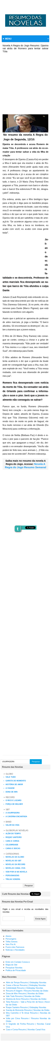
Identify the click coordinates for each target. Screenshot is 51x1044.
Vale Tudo (11, 777)
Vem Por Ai (11, 944)
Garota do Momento (16, 781)
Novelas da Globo (15, 857)
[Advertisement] (25, 81)
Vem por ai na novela (16, 872)
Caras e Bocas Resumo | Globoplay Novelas (26, 985)
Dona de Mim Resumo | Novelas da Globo (25, 993)
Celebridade (12, 845)
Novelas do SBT (13, 861)
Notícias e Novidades (15, 950)
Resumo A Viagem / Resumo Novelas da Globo (27, 991)
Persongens (11, 939)
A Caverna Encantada (16, 816)
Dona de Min (11, 792)
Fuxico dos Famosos (15, 947)
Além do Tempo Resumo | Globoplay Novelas (26, 982)
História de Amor (14, 784)
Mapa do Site (11, 965)
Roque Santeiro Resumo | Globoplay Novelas (26, 1007)
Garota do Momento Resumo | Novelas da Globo (27, 1010)
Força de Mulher (14, 804)
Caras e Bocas (13, 848)
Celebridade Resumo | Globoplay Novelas (24, 988)
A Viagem (10, 788)
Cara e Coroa (12, 841)
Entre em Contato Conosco (18, 962)
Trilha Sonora (13, 879)
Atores (8, 936)
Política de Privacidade (16, 970)
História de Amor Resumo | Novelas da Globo (26, 999)
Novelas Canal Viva (15, 868)
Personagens (12, 875)
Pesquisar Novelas (14, 968)
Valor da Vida (12, 825)
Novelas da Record (15, 864)
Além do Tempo (13, 834)
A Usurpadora (13, 813)
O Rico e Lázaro (13, 800)
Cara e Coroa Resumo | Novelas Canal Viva (25, 1029)
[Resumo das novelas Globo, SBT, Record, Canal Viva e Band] (25, 14)
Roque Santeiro (14, 837)
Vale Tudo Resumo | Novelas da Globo (23, 996)
